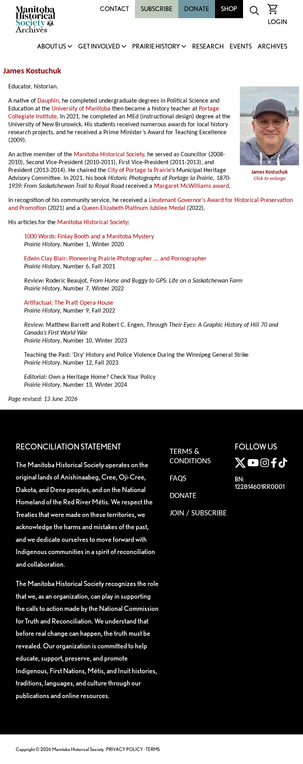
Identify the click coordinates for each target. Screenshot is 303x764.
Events (241, 46)
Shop (229, 9)
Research (208, 46)
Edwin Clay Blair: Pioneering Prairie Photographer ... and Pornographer (115, 259)
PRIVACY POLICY (124, 749)
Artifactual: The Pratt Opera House (68, 303)
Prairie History (156, 46)
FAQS (178, 479)
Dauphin (48, 101)
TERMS (153, 749)
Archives (272, 46)
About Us (51, 46)
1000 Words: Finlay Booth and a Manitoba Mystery (89, 237)
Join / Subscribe (198, 513)
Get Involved (99, 46)
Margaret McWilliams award (191, 186)
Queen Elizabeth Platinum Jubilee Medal (133, 208)
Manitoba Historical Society (109, 155)
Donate (196, 9)
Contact (114, 9)
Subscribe (156, 9)
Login (277, 22)
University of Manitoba (81, 109)
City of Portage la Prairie (139, 170)
